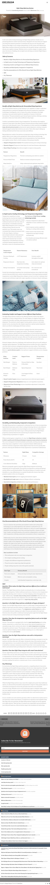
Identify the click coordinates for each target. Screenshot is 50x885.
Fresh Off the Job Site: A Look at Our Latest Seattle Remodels (14, 825)
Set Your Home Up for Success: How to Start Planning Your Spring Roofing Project (19, 873)
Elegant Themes (8, 883)
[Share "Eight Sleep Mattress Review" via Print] (31, 713)
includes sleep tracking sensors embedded (25, 595)
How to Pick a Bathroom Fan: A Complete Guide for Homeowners (15, 831)
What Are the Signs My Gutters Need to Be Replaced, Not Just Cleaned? (16, 864)
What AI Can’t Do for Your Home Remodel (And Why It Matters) (15, 816)
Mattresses (34, 10)
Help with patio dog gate (6, 788)
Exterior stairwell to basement (8, 797)
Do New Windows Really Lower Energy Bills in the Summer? (14, 855)
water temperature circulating (37, 626)
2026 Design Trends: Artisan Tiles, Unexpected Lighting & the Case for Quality (18, 834)
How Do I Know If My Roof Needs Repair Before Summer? (14, 870)
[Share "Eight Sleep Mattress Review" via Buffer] (23, 713)
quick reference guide (14, 350)
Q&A (5, 72)
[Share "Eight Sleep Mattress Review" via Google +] (14, 713)
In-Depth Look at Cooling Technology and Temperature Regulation (22, 62)
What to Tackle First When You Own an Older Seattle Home (14, 813)
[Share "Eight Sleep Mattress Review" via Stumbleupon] (26, 713)
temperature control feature (32, 609)
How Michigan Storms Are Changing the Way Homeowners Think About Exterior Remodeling (22, 861)
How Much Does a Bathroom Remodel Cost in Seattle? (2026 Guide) (16, 819)
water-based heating (34, 622)
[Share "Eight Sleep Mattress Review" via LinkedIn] (21, 713)
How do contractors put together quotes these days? (12, 785)
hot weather (17, 631)
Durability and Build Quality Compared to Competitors (18, 67)
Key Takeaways (8, 75)
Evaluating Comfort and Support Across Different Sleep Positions (21, 64)
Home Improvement (6, 776)
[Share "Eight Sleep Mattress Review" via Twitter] (11, 713)
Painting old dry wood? (6, 794)
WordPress (20, 883)
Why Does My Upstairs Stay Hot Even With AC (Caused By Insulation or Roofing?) (19, 852)
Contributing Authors (17, 10)
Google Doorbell (4, 803)
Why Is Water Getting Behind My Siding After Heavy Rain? (14, 876)
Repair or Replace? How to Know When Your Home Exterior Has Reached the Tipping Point (21, 867)
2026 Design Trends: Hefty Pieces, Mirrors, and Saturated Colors (15, 837)
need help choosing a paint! (7, 782)
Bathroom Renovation (6, 800)
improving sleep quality (31, 599)
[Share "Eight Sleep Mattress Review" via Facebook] (9, 713)
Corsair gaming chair (6, 771)
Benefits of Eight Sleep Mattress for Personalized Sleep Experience (21, 59)
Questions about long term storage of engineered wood (13, 791)
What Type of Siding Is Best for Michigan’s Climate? (12, 858)
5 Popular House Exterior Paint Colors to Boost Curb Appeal (14, 840)
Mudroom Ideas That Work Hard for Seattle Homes (12, 822)
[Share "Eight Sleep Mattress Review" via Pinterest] (18, 713)
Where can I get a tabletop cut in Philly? (10, 779)
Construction (5, 845)
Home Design (5, 810)
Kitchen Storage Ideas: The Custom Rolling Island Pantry (14, 828)
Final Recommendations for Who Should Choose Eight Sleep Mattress (23, 70)
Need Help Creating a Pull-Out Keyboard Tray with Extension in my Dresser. (18, 806)
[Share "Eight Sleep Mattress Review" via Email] (28, 713)
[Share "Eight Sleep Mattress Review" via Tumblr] (16, 713)
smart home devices (36, 650)
